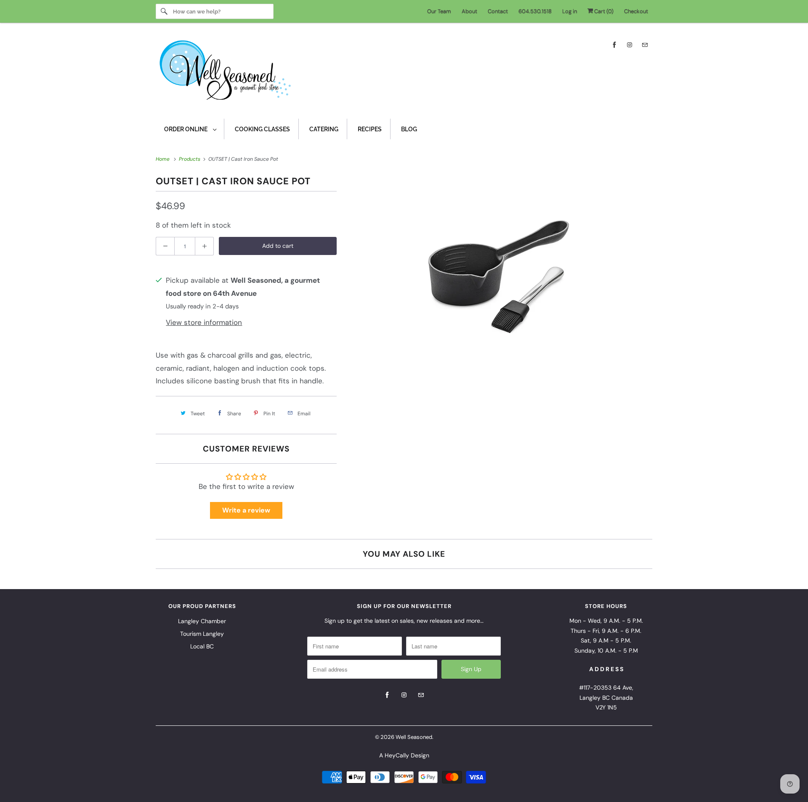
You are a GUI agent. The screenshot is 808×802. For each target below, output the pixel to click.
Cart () (603, 11)
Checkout (636, 11)
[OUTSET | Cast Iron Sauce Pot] (498, 276)
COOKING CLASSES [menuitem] (262, 129)
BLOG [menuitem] (409, 129)
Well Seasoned (414, 737)
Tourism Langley (202, 633)
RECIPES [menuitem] (370, 129)
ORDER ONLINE (186, 129)
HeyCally (397, 755)
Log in (569, 11)
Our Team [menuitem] (439, 11)
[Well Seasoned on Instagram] (629, 44)
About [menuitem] (469, 11)
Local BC (202, 646)
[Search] (164, 11)
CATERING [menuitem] (323, 129)
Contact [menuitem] (498, 11)
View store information (204, 322)
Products (190, 159)
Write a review (246, 510)
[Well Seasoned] (404, 72)
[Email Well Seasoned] (644, 44)
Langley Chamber (202, 621)
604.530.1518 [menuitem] (535, 11)
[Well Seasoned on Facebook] (614, 44)
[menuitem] (190, 129)
